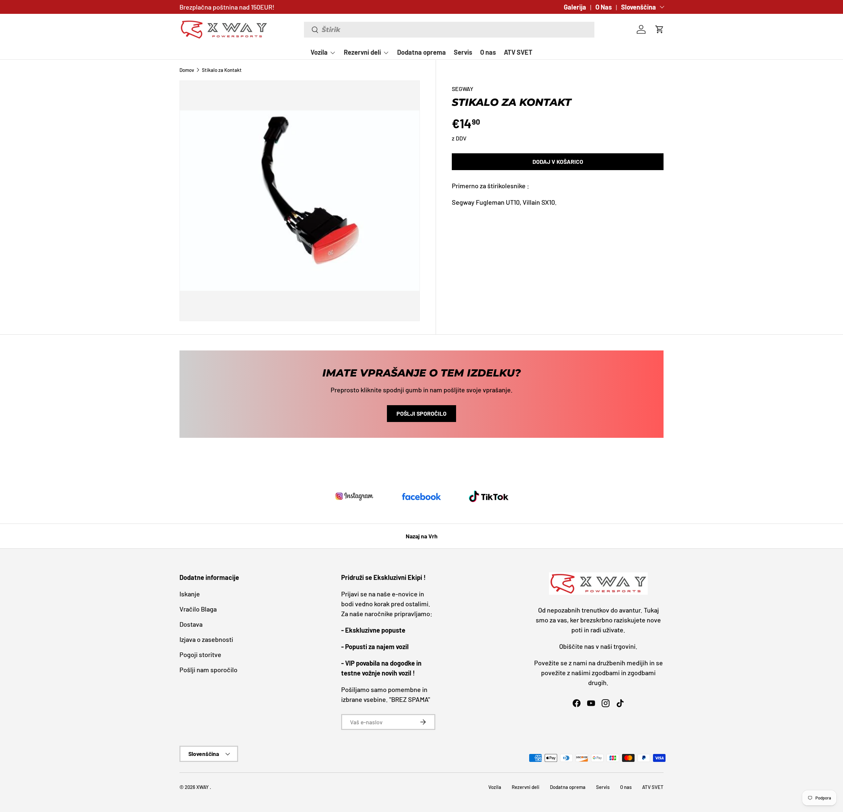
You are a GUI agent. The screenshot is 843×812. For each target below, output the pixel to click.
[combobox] (449, 30)
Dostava (191, 624)
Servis (463, 52)
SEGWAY (462, 88)
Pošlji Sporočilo (421, 413)
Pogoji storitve (200, 654)
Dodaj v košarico (557, 161)
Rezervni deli (362, 52)
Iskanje (189, 594)
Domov (186, 70)
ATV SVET (518, 52)
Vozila (319, 52)
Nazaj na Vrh (422, 536)
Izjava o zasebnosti (206, 639)
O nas (488, 52)
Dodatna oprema (421, 52)
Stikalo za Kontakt (222, 70)
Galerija (575, 7)
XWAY (203, 787)
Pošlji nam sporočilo (208, 670)
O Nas (603, 7)
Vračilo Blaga (198, 609)
